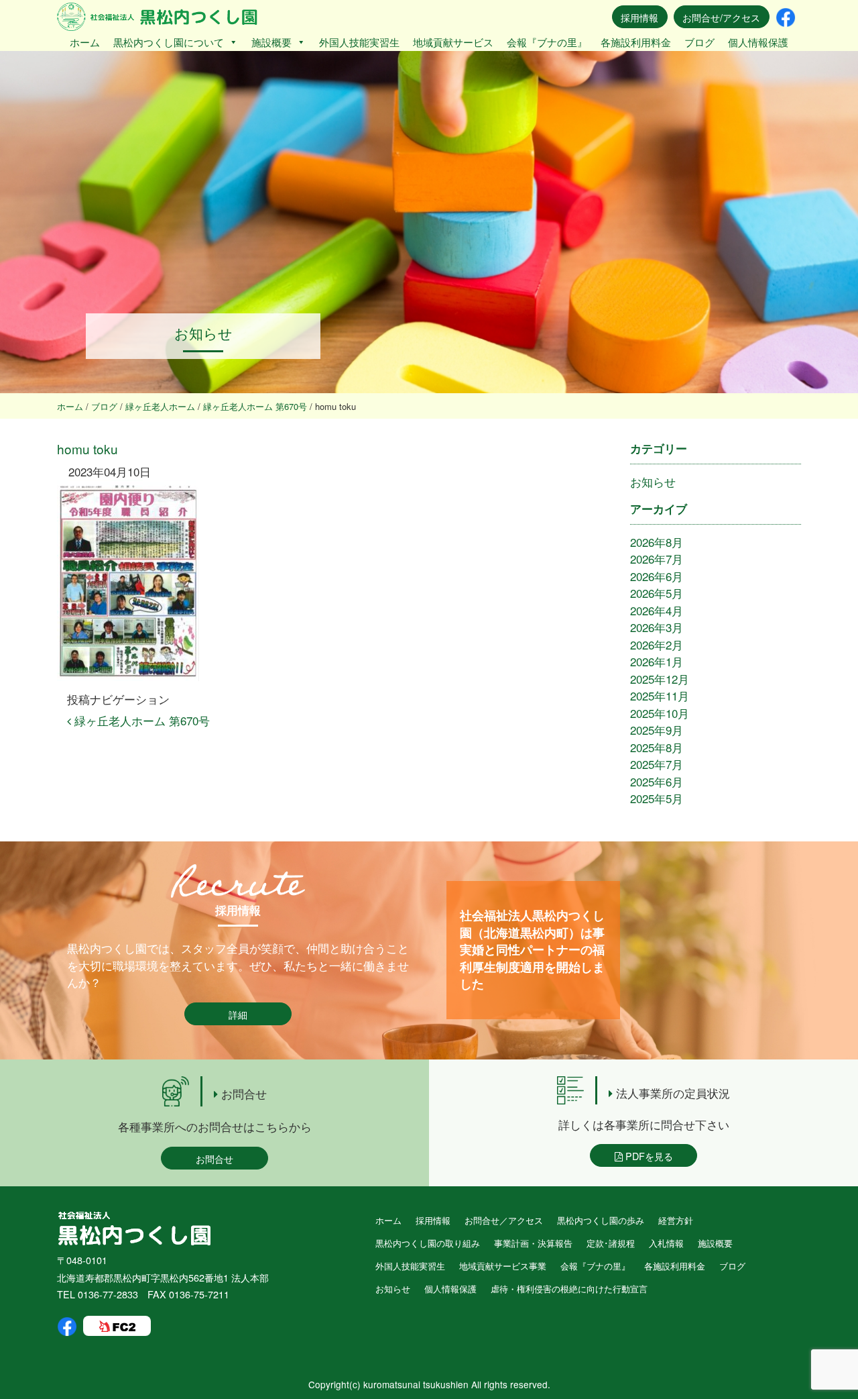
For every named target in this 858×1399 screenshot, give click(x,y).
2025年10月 (659, 713)
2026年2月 (656, 644)
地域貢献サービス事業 (502, 1265)
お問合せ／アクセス (504, 1220)
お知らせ (653, 481)
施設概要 (271, 42)
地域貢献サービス (453, 42)
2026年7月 (656, 558)
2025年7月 (656, 764)
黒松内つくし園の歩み (600, 1220)
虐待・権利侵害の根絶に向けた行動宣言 (569, 1288)
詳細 (238, 1014)
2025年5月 (656, 798)
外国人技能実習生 (359, 42)
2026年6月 (656, 576)
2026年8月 (656, 541)
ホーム (85, 42)
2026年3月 (656, 627)
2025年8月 (656, 747)
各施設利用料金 (636, 42)
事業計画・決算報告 (533, 1243)
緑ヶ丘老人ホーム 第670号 (140, 720)
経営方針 (675, 1220)
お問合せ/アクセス (721, 17)
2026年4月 (656, 610)
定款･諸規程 (611, 1243)
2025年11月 (659, 695)
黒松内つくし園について (168, 42)
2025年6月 (656, 781)
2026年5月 (656, 592)
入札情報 (666, 1243)
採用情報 (639, 17)
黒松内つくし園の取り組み (427, 1243)
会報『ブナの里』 (547, 42)
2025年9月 (656, 729)
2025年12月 (659, 678)
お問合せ (214, 1158)
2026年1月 (656, 661)
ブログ (699, 42)
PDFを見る (648, 1156)
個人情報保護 (758, 42)
